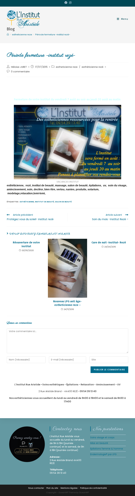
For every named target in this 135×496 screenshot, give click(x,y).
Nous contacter (36, 488)
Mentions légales (69, 488)
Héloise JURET (19, 67)
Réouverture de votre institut (26, 244)
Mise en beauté (99, 443)
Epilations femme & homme (106, 448)
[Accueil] (8, 34)
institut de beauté (44, 201)
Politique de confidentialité (93, 488)
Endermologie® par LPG (103, 454)
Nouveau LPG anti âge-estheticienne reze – (67, 303)
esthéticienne (27, 201)
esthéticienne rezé (92, 67)
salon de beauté (63, 201)
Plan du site (52, 488)
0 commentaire (20, 71)
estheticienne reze (67, 67)
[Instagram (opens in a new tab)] (69, 2)
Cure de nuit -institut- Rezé (109, 242)
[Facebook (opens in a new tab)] (66, 2)
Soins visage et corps (102, 437)
